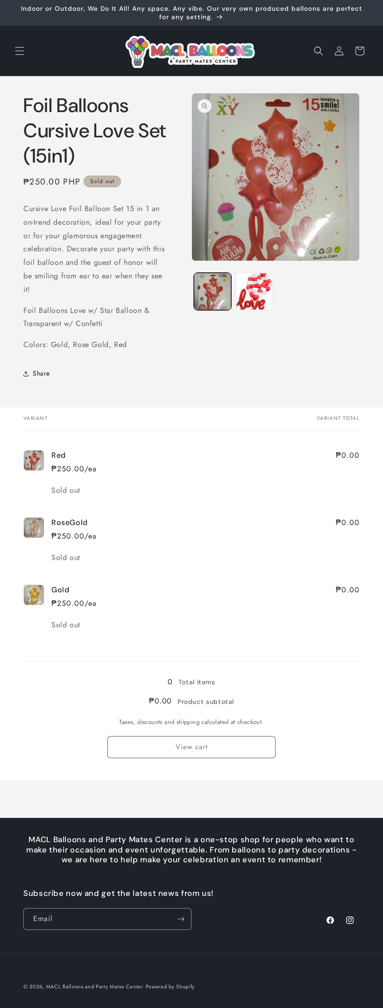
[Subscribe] (180, 919)
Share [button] (41, 373)
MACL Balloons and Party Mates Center (94, 986)
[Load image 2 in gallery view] (254, 291)
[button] (19, 51)
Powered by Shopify (170, 986)
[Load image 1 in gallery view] (212, 291)
